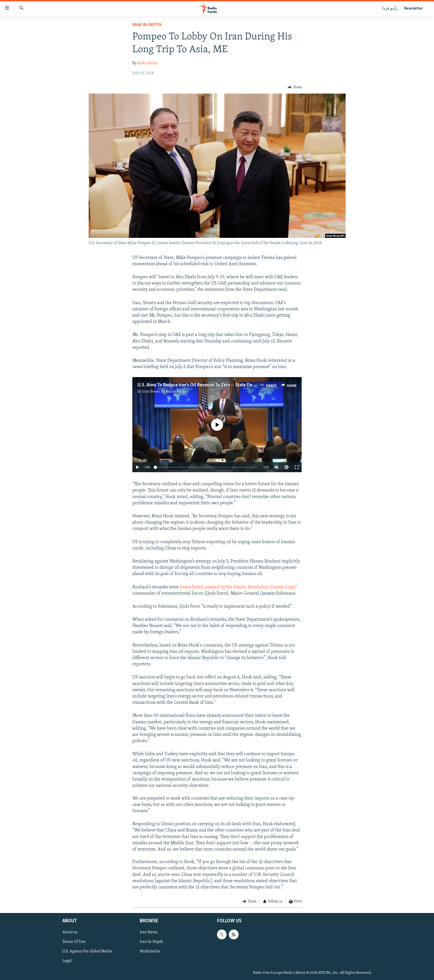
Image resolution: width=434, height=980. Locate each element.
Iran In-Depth (146, 25)
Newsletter (413, 9)
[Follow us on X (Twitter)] (222, 934)
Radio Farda (147, 63)
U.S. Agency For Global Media (87, 951)
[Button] (295, 87)
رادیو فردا (390, 9)
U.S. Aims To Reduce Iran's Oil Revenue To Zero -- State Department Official (212, 385)
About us (70, 932)
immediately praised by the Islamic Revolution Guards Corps (237, 587)
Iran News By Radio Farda (164, 392)
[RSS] (233, 934)
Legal (67, 961)
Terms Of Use (73, 942)
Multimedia (150, 951)
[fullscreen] (297, 467)
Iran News (148, 932)
